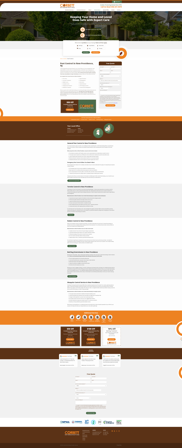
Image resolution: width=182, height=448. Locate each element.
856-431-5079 (71, 132)
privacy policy (115, 102)
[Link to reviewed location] (68, 356)
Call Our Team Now (72, 276)
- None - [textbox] (101, 88)
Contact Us (71, 214)
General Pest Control (75, 119)
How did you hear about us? (104, 83)
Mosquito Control (108, 119)
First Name (101, 66)
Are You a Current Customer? (104, 74)
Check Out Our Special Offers (74, 180)
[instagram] (119, 431)
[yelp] (116, 431)
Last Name (112, 66)
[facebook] (112, 431)
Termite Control (84, 119)
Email (112, 70)
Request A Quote (72, 246)
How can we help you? (103, 90)
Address (101, 78)
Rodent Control (92, 119)
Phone (101, 70)
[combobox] (110, 85)
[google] (114, 431)
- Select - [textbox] (102, 84)
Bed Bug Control (100, 119)
